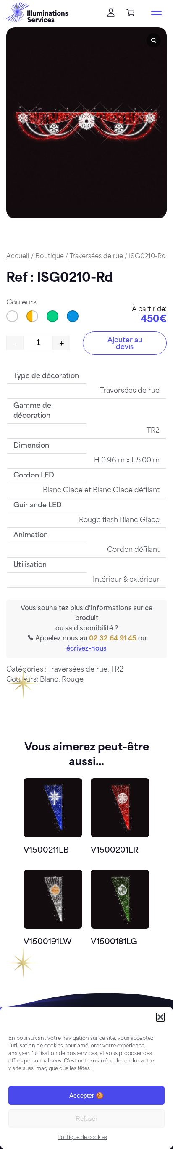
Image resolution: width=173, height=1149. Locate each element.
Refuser (86, 1118)
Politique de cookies (82, 1137)
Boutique (49, 257)
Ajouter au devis (124, 344)
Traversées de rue (96, 257)
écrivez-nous (86, 649)
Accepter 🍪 (86, 1095)
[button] (160, 1017)
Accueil (17, 257)
